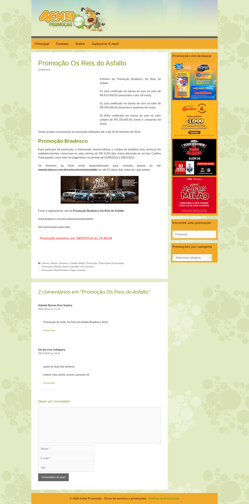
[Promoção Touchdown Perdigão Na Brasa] (194, 174)
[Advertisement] (70, 102)
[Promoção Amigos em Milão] (194, 212)
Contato (62, 44)
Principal (42, 44)
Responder (49, 330)
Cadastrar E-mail (105, 44)
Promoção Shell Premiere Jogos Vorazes (64, 270)
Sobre (80, 44)
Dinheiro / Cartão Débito (72, 263)
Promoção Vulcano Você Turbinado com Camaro (68, 266)
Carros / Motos (50, 263)
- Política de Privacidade (163, 498)
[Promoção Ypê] (194, 99)
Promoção (91, 263)
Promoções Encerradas (111, 263)
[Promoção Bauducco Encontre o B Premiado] (194, 136)
